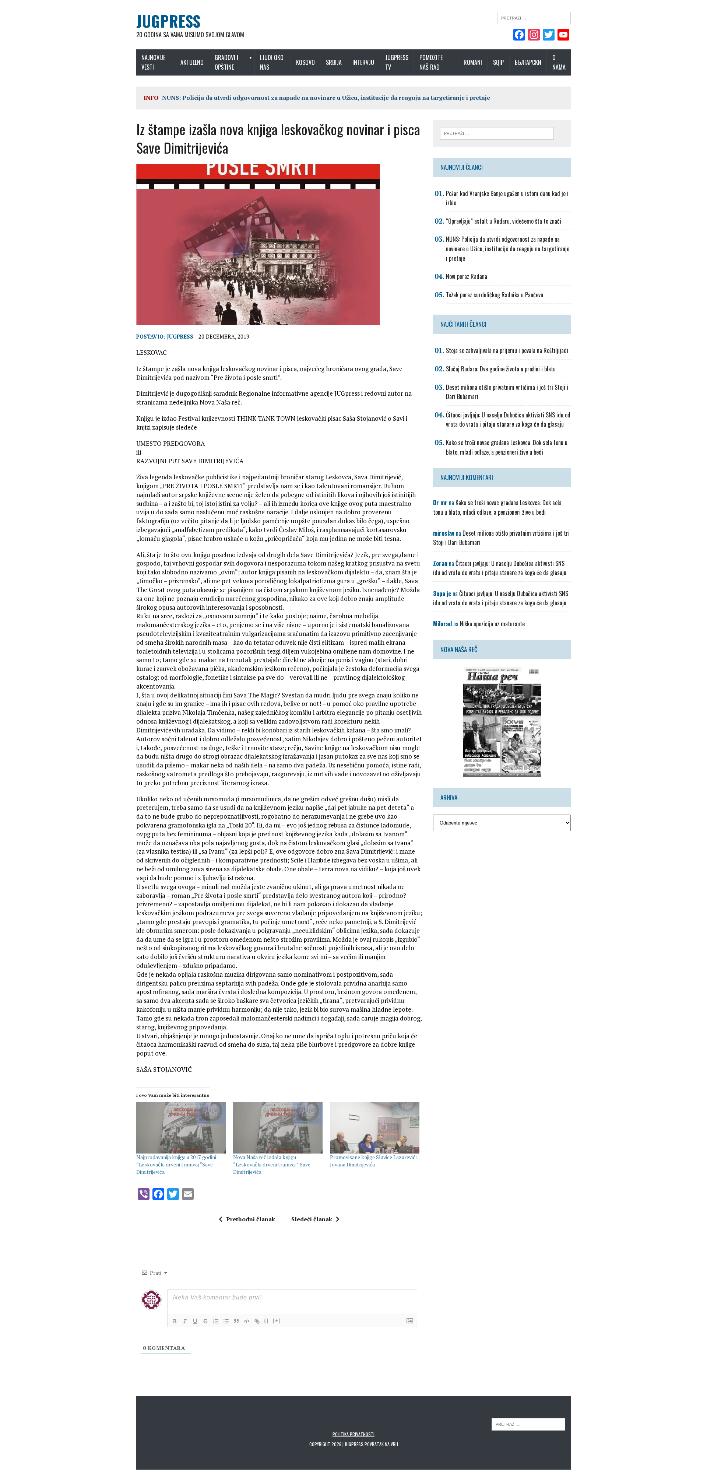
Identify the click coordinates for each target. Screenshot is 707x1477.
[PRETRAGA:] (528, 1424)
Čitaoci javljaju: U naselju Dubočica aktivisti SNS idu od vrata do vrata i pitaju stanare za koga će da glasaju (508, 419)
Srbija (334, 62)
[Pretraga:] (534, 17)
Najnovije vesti (153, 62)
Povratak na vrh (381, 1444)
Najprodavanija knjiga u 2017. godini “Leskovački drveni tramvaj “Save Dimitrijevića (176, 1164)
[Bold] (174, 1321)
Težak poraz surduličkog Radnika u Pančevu (494, 294)
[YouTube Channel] (563, 35)
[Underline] (195, 1321)
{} (266, 1320)
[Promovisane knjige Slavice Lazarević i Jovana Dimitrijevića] (374, 1128)
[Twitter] (548, 35)
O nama (559, 62)
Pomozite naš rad (431, 62)
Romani (473, 62)
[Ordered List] (216, 1321)
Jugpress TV (396, 62)
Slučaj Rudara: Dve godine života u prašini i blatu (501, 368)
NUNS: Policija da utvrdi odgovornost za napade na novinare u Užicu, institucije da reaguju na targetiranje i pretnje (326, 98)
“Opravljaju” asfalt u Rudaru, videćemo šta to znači (503, 221)
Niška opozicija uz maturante (492, 623)
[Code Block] (247, 1321)
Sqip (498, 62)
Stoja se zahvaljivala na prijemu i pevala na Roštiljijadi (507, 350)
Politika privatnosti (353, 1434)
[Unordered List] (226, 1321)
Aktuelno (192, 62)
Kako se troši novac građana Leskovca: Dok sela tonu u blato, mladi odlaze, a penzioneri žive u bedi (506, 447)
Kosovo (305, 62)
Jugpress (180, 336)
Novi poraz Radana (466, 276)
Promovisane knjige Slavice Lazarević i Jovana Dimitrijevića (374, 1161)
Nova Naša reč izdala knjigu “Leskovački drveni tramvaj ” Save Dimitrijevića (271, 1164)
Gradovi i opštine (226, 62)
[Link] (257, 1321)
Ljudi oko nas (272, 62)
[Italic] (185, 1321)
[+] (277, 1320)
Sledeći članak (311, 1219)
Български (528, 62)
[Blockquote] (236, 1321)
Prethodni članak (250, 1219)
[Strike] (205, 1321)
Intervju (363, 62)
